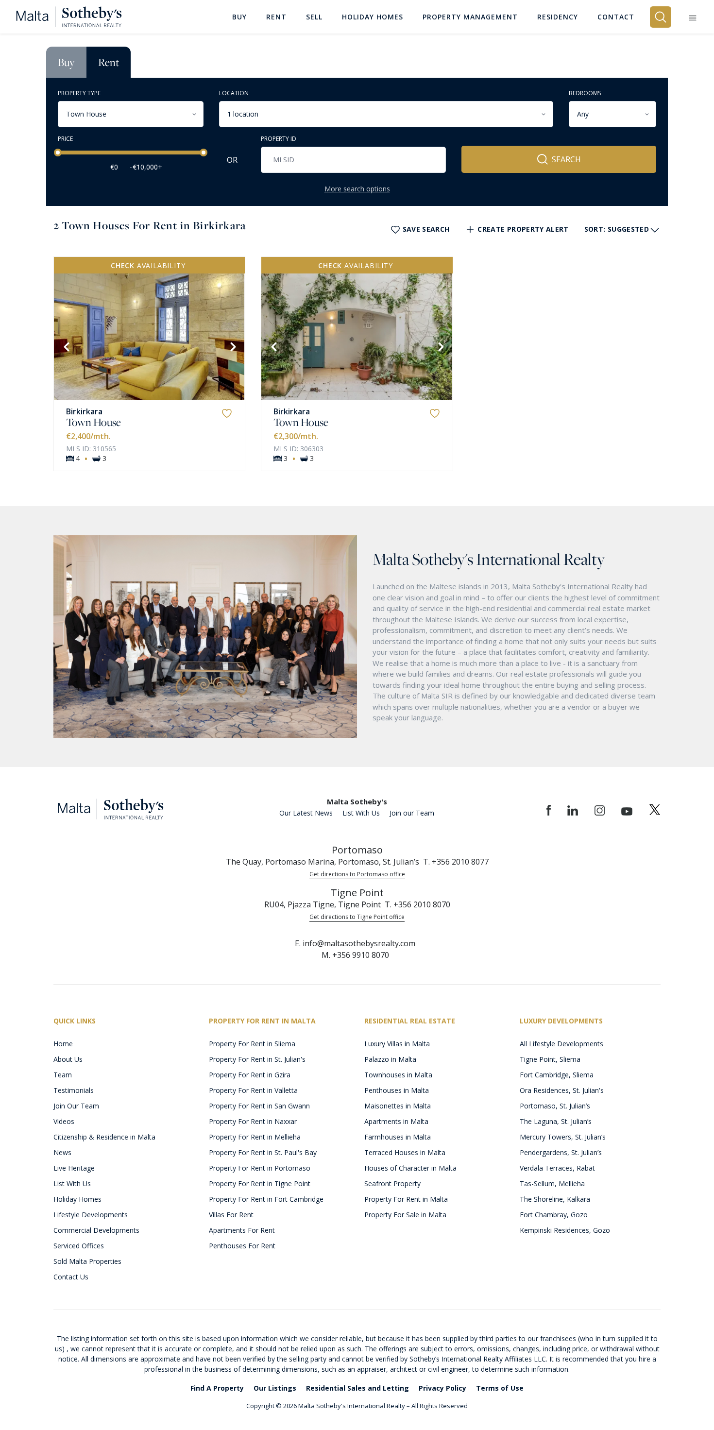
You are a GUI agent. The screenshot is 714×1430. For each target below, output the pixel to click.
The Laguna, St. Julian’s (556, 1121)
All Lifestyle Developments (561, 1043)
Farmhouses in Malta (397, 1136)
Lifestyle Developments (90, 1214)
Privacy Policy (442, 1388)
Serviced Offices (78, 1245)
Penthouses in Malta (396, 1090)
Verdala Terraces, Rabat (557, 1168)
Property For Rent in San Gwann (259, 1105)
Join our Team (412, 812)
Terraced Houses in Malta (404, 1152)
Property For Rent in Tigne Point (259, 1183)
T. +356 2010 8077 (456, 861)
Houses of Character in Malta (410, 1168)
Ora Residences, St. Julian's (562, 1090)
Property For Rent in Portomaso (259, 1168)
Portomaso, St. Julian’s (555, 1105)
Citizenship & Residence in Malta (104, 1136)
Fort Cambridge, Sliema (557, 1074)
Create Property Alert (522, 229)
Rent (108, 62)
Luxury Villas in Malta (397, 1043)
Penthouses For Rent (242, 1245)
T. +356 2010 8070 (417, 904)
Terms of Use (500, 1388)
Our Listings (275, 1388)
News (62, 1152)
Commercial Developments (96, 1230)
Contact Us (70, 1276)
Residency (557, 16)
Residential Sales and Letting (357, 1388)
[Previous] (65, 346)
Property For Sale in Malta (405, 1214)
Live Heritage (74, 1168)
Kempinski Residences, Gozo (565, 1230)
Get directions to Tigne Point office (357, 917)
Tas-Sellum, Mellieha (552, 1183)
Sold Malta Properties (87, 1261)
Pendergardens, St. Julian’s (561, 1152)
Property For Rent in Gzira (249, 1074)
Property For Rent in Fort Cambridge (266, 1199)
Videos (63, 1121)
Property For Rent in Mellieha (255, 1136)
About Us (68, 1059)
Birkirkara (84, 411)
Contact (615, 16)
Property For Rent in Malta (406, 1199)
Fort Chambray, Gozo (554, 1214)
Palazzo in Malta (390, 1059)
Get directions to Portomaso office (357, 874)
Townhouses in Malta (398, 1074)
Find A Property (217, 1388)
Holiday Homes (77, 1199)
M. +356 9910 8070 (355, 955)
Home (63, 1043)
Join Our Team (76, 1105)
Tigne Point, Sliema (550, 1059)
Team (62, 1074)
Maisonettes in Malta (397, 1105)
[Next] (232, 346)
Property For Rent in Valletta (253, 1090)
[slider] (58, 152)
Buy (66, 62)
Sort (616, 229)
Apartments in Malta (396, 1121)
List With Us (361, 812)
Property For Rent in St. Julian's (257, 1059)
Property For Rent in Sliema (252, 1043)
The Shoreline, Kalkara (555, 1199)
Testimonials (73, 1090)
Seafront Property (392, 1183)
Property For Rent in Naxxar (253, 1121)
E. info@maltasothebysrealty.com (355, 943)
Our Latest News (306, 812)
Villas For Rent (231, 1214)
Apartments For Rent (242, 1230)
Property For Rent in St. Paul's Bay (263, 1152)
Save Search (426, 229)
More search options (357, 188)
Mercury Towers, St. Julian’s (563, 1136)
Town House (93, 422)
